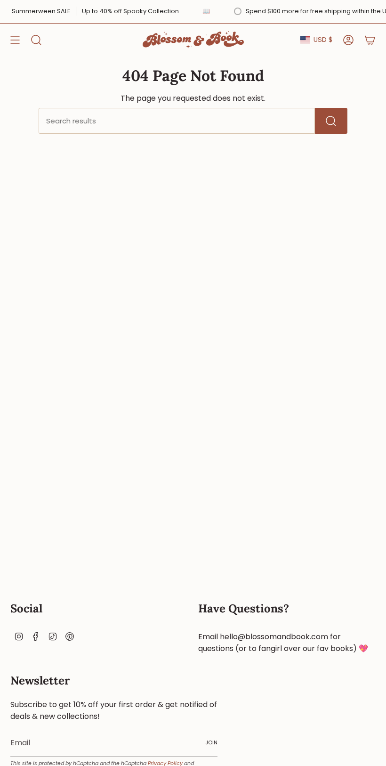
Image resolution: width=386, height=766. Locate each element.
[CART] (370, 40)
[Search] (331, 121)
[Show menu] (15, 40)
